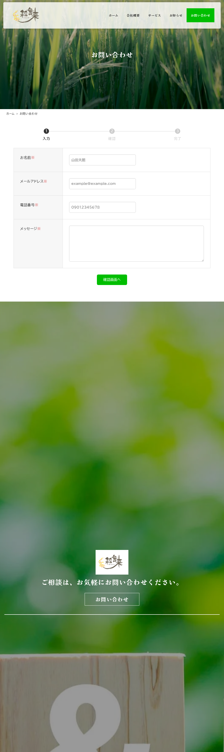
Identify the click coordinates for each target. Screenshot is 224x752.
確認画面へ (112, 279)
